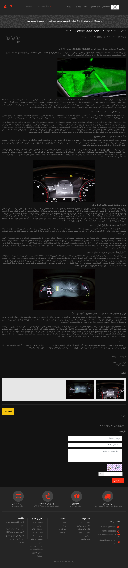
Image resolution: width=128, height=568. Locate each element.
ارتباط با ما (77, 6)
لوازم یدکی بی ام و (83, 525)
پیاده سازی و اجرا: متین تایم (64, 561)
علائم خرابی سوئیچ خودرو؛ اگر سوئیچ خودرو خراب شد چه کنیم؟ (14, 539)
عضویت (63, 522)
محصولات (92, 6)
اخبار (98, 6)
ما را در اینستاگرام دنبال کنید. (107, 542)
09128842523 (43, 6)
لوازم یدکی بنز (85, 522)
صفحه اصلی (106, 6)
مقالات (85, 6)
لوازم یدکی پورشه (84, 529)
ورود (64, 525)
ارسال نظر (118, 481)
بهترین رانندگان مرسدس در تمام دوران (36, 539)
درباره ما (69, 6)
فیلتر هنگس (85, 539)
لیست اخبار (8, 411)
